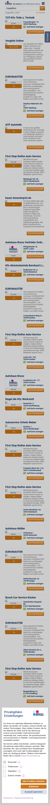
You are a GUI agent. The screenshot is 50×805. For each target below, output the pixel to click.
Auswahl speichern (34, 792)
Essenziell (12, 762)
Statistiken (12, 771)
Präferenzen (13, 766)
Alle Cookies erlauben (34, 781)
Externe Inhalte (14, 775)
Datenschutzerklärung (30, 756)
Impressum (8, 798)
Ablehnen (34, 786)
